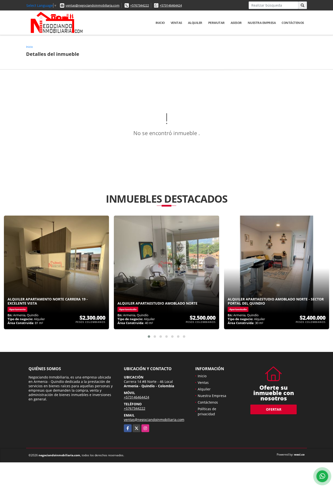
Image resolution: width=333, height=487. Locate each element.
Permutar (216, 22)
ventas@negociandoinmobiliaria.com (92, 5)
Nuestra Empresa (262, 22)
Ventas (176, 22)
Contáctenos (293, 22)
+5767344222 (139, 5)
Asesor (236, 22)
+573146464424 (171, 5)
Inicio (160, 22)
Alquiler (195, 22)
